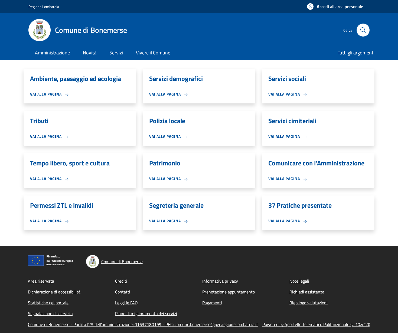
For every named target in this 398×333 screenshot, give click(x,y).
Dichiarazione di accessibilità (54, 292)
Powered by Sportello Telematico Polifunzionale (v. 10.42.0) (316, 324)
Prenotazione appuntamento (228, 292)
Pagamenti (212, 302)
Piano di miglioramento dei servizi (146, 313)
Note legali (299, 281)
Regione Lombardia (43, 6)
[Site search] (363, 30)
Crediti (121, 281)
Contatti (122, 292)
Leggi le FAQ (126, 302)
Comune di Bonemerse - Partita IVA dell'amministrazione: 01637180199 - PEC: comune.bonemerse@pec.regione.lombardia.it (143, 324)
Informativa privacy (220, 281)
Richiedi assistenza (306, 292)
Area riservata (41, 281)
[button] (335, 6)
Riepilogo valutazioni (308, 302)
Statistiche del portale (48, 302)
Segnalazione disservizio (50, 313)
